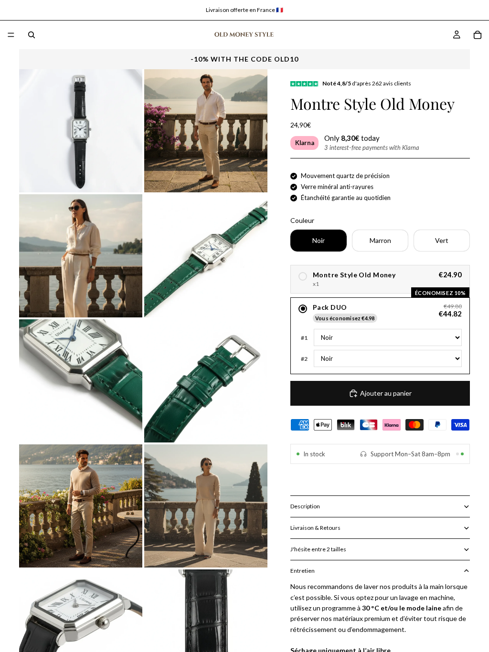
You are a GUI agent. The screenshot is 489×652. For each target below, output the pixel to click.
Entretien (302, 570)
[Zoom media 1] (80, 130)
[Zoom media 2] (205, 130)
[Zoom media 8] (205, 506)
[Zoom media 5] (80, 380)
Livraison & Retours (315, 527)
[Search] (31, 34)
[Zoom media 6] (205, 380)
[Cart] (477, 34)
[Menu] (11, 35)
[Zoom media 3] (80, 255)
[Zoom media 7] (80, 506)
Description (305, 506)
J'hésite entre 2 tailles (318, 549)
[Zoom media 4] (205, 255)
